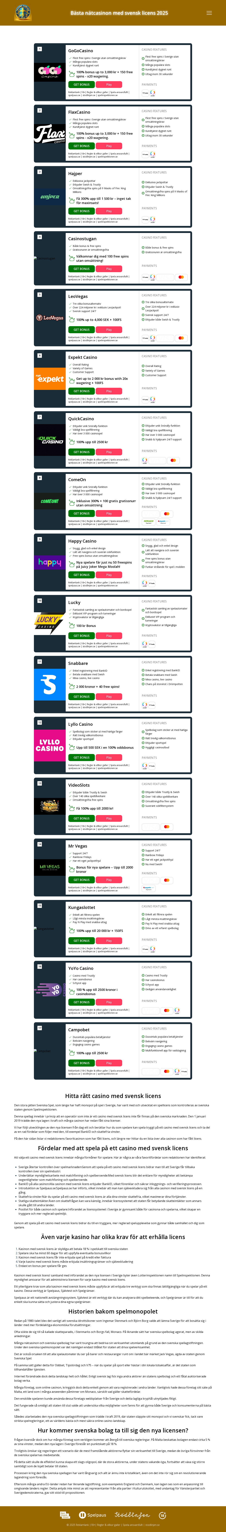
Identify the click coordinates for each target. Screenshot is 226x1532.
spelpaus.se (74, 95)
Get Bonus (82, 84)
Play (109, 84)
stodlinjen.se (89, 95)
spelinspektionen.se (108, 95)
